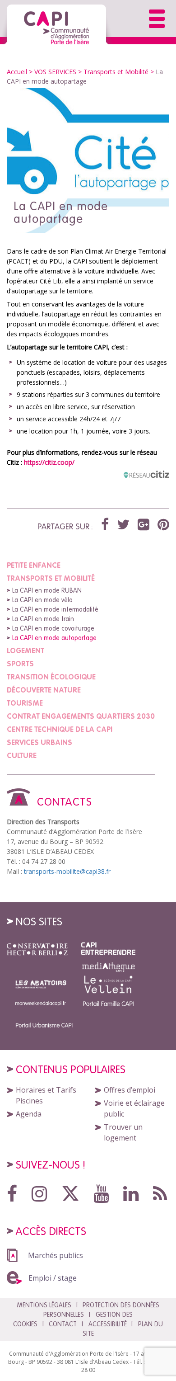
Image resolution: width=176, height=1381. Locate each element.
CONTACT (63, 1324)
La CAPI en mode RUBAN (47, 590)
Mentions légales (44, 1305)
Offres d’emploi (129, 1090)
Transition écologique (51, 677)
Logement (25, 650)
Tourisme (25, 703)
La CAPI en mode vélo (42, 599)
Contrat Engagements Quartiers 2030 (81, 716)
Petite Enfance (33, 565)
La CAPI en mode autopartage (54, 637)
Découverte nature (44, 690)
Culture (22, 755)
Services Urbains (39, 742)
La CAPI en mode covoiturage (53, 628)
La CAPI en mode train (43, 618)
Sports (20, 664)
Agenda (29, 1114)
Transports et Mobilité (115, 71)
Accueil (17, 71)
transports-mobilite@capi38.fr (67, 871)
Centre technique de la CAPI (59, 729)
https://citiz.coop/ (49, 462)
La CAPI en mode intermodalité (55, 609)
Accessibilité (107, 1324)
